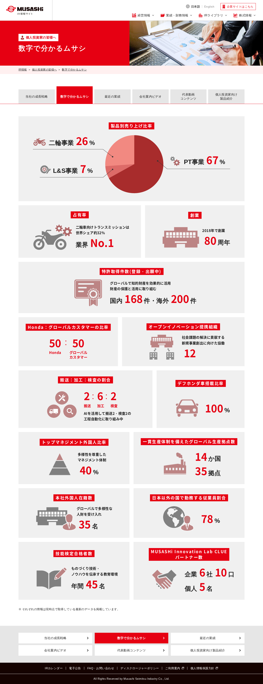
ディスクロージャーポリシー (139, 668)
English (209, 6)
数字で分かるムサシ (74, 69)
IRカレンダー (54, 668)
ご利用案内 (172, 668)
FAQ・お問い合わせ (100, 668)
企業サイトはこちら (240, 6)
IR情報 (22, 69)
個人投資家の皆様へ (44, 69)
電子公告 (75, 668)
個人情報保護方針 (202, 668)
